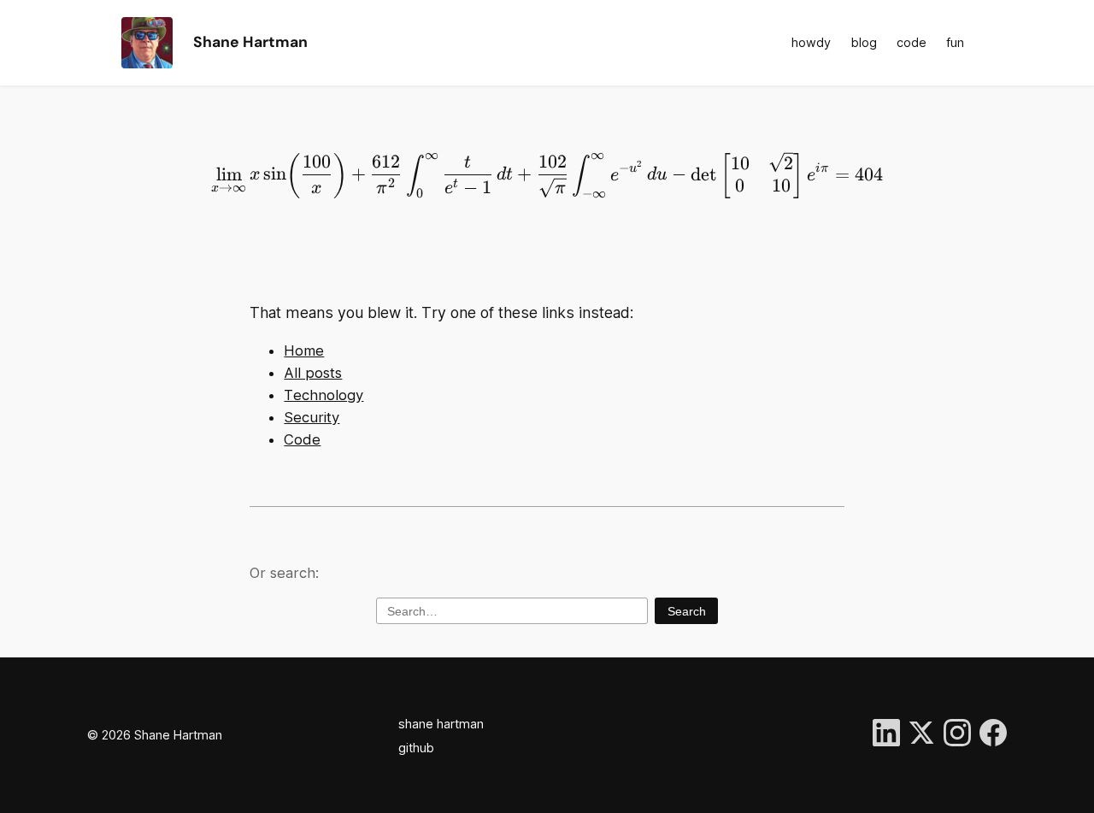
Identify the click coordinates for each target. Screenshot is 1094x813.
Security (311, 417)
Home (304, 350)
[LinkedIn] (886, 735)
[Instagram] (957, 735)
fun (955, 42)
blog (864, 42)
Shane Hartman (250, 42)
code (911, 42)
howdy (811, 42)
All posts (313, 372)
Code (302, 439)
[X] (921, 735)
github (416, 747)
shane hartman (441, 723)
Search (687, 611)
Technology (323, 395)
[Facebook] (993, 735)
